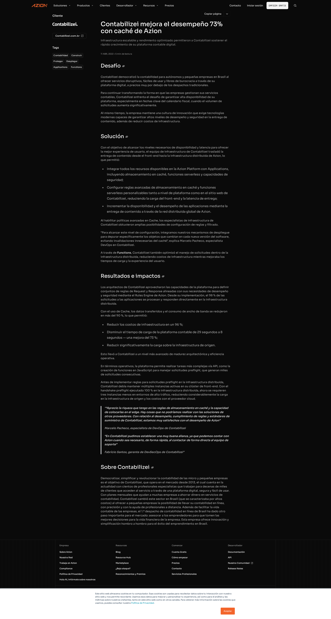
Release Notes (235, 568)
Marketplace (122, 563)
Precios (176, 563)
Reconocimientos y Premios (131, 574)
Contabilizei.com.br (67, 35)
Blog (118, 552)
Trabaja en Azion (68, 563)
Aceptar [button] (228, 611)
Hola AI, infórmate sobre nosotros (77, 579)
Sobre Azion (65, 552)
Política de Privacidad (142, 603)
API (230, 557)
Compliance (65, 568)
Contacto (177, 568)
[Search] (295, 5)
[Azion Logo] (39, 5)
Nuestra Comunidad (238, 563)
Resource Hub (123, 557)
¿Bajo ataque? (123, 568)
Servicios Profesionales (184, 574)
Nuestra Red (66, 557)
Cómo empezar (180, 557)
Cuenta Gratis (179, 552)
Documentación (236, 552)
